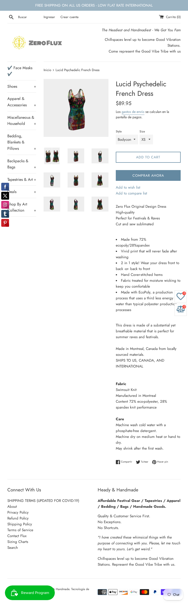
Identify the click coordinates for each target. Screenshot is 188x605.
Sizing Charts (17, 541)
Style (119, 131)
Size (142, 131)
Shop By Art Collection (21, 207)
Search (12, 547)
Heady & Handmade (56, 589)
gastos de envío (133, 111)
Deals (21, 191)
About (12, 506)
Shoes (21, 86)
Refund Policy (18, 518)
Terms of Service (20, 530)
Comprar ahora (148, 175)
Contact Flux (16, 536)
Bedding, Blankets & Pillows (21, 142)
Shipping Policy (19, 524)
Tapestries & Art (21, 179)
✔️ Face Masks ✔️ (19, 71)
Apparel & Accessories (21, 102)
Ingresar (49, 17)
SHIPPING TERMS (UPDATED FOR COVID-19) (43, 500)
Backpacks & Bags (21, 164)
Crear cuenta (69, 17)
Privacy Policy (18, 512)
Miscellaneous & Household (21, 121)
